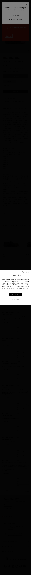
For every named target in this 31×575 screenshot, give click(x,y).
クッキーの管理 (15, 300)
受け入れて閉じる (15, 294)
